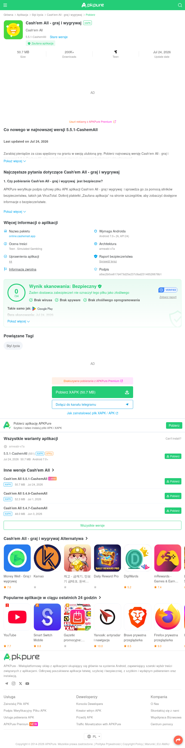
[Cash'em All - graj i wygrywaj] (13, 29)
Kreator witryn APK (88, 710)
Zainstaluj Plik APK (16, 704)
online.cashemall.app (22, 236)
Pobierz (174, 425)
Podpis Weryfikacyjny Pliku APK (25, 710)
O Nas (155, 704)
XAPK (87, 23)
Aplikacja (22, 14)
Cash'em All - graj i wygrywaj (64, 14)
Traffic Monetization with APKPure (98, 724)
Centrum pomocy (162, 724)
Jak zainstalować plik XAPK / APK (91, 413)
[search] (180, 5)
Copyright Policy (133, 744)
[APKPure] (92, 5)
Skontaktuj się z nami (165, 710)
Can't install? (173, 438)
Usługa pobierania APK (19, 717)
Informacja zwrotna (22, 269)
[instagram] (13, 684)
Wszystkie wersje (92, 525)
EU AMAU (163, 744)
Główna (8, 14)
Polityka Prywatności (108, 744)
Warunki (150, 744)
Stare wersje (59, 37)
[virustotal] (99, 286)
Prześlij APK (84, 717)
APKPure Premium (16, 724)
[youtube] (27, 684)
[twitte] (20, 684)
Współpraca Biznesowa (166, 717)
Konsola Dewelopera (89, 704)
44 (10, 261)
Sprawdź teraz (108, 261)
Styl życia (37, 14)
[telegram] (6, 684)
